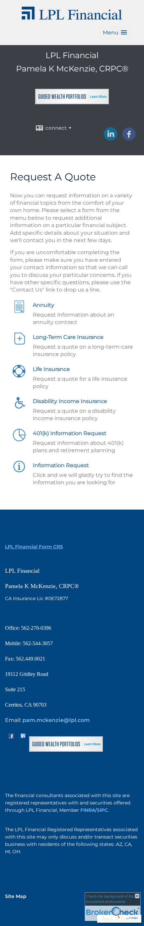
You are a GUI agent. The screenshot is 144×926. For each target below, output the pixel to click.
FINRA (87, 810)
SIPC (102, 810)
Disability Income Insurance (70, 401)
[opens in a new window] (72, 101)
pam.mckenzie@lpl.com (56, 720)
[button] (115, 32)
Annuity (43, 305)
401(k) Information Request (69, 433)
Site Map (15, 896)
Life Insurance (51, 369)
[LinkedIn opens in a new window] (110, 138)
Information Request (61, 465)
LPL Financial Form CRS (34, 547)
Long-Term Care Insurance (68, 337)
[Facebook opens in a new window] (129, 138)
